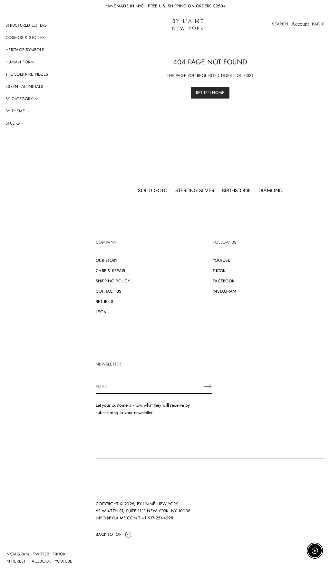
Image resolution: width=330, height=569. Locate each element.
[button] (280, 24)
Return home (210, 93)
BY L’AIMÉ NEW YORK (157, 504)
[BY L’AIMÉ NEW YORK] (187, 24)
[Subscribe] (208, 386)
